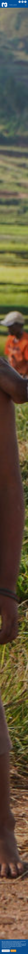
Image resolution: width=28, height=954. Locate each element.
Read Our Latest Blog (14, 478)
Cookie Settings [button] (6, 950)
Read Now (14, 484)
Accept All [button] (13, 950)
